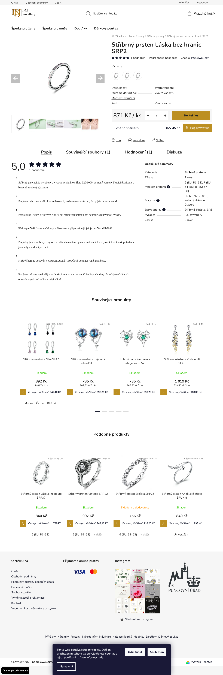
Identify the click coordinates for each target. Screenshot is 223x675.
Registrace (202, 2)
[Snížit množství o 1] (147, 115)
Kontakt (16, 603)
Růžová (51, 403)
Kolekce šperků (122, 637)
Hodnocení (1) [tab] (138, 152)
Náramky (63, 637)
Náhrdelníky (89, 637)
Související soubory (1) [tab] (88, 152)
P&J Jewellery (200, 58)
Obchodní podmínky (37, 2)
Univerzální (181, 535)
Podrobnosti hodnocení (163, 58)
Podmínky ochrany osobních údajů (32, 582)
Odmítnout (135, 652)
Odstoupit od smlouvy (15, 670)
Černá (40, 403)
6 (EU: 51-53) (40, 535)
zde (101, 657)
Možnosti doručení (123, 98)
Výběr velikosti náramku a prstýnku (33, 608)
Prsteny (75, 637)
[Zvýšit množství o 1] (165, 115)
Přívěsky (50, 637)
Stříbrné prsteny (195, 172)
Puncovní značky (21, 587)
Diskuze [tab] (174, 152)
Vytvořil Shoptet (201, 662)
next (209, 365)
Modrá (29, 403)
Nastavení (66, 666)
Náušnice (105, 637)
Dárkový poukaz (168, 637)
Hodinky (139, 637)
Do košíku (191, 115)
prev (14, 365)
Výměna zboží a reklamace (28, 598)
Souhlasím (157, 652)
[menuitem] (23, 28)
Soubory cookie (21, 592)
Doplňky (151, 637)
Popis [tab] (46, 152)
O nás (14, 2)
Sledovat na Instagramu (140, 619)
